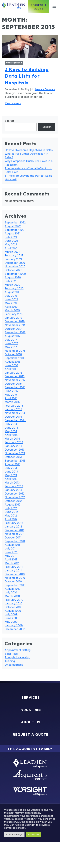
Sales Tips (11, 653)
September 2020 (15, 273)
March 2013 (12, 482)
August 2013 (12, 464)
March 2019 (12, 310)
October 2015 (13, 383)
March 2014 (12, 438)
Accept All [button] (33, 834)
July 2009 (11, 614)
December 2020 (15, 262)
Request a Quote (38, 7)
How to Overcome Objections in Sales (29, 150)
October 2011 (13, 537)
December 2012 (14, 493)
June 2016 (11, 365)
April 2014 (11, 435)
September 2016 (15, 358)
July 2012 (11, 508)
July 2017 (11, 339)
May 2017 (11, 347)
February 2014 (14, 442)
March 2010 (12, 596)
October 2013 (13, 457)
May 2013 (11, 475)
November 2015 (15, 380)
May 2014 (11, 431)
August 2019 (12, 292)
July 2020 (11, 281)
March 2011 (12, 563)
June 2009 (11, 618)
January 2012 (13, 526)
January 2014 (13, 446)
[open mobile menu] (53, 6)
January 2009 (14, 625)
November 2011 (14, 533)
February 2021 (14, 255)
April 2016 (11, 369)
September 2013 (15, 460)
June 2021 (11, 240)
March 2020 (12, 284)
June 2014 (11, 427)
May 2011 (10, 555)
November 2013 (15, 453)
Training (10, 661)
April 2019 (11, 306)
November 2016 (15, 350)
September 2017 (15, 332)
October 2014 (13, 416)
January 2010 (13, 603)
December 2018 (15, 321)
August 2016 (12, 361)
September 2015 (15, 387)
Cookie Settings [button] (14, 834)
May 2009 (11, 621)
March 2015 (12, 402)
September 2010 (15, 585)
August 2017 (12, 336)
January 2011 (13, 570)
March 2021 (12, 251)
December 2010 (15, 574)
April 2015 (11, 398)
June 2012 (11, 511)
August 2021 (12, 233)
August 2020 (13, 277)
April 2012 (11, 519)
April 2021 (11, 248)
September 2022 (15, 222)
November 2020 (15, 266)
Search (9, 120)
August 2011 (12, 544)
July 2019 (11, 295)
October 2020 (13, 270)
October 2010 (13, 581)
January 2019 (13, 317)
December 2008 (15, 629)
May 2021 (11, 244)
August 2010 (12, 588)
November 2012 (15, 497)
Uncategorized (14, 62)
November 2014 (15, 413)
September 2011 (15, 541)
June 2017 (11, 343)
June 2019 (11, 299)
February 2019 (14, 314)
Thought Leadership (17, 657)
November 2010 (15, 577)
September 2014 (15, 420)
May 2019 (11, 303)
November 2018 (15, 325)
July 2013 (11, 468)
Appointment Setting (17, 650)
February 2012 (14, 522)
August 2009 (13, 610)
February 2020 (14, 288)
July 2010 (11, 592)
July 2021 (11, 237)
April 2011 (11, 559)
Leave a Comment (45, 89)
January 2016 (13, 372)
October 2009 (13, 607)
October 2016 (13, 354)
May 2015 (11, 394)
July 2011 (10, 548)
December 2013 (14, 449)
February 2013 (14, 486)
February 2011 (14, 566)
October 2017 (13, 328)
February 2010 (14, 599)
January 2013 (13, 490)
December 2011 (14, 530)
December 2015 (14, 376)
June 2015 (11, 391)
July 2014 (11, 424)
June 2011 (11, 552)
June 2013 (11, 471)
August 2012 (12, 504)
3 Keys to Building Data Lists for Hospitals (27, 75)
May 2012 (11, 515)
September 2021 (15, 229)
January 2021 (13, 259)
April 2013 (11, 479)
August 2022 (13, 226)
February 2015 (14, 405)
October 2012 (13, 501)
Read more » (13, 103)
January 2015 (13, 409)
